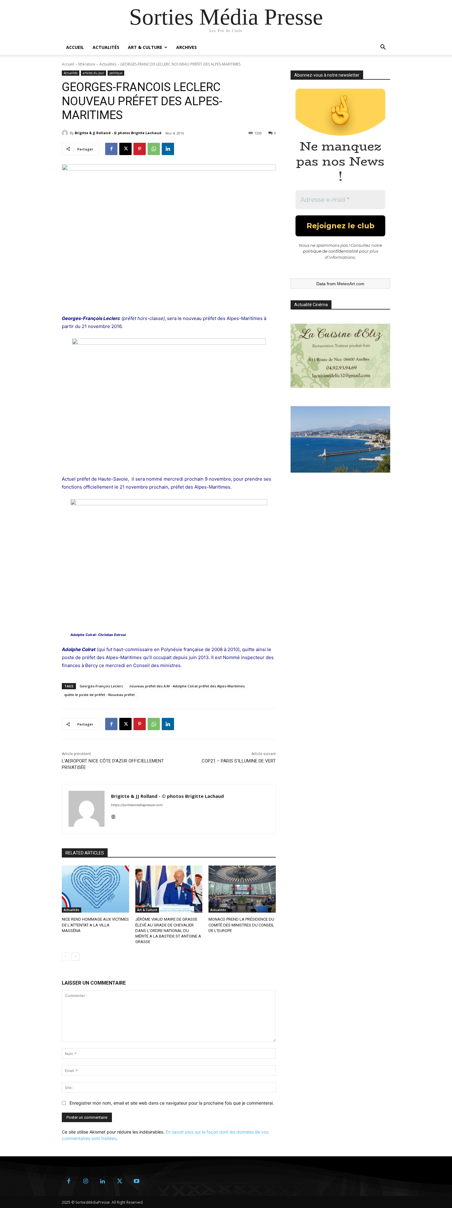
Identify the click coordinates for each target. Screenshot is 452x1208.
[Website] (113, 815)
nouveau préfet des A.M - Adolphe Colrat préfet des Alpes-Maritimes (187, 686)
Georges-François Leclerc (101, 686)
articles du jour (93, 73)
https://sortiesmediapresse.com (137, 805)
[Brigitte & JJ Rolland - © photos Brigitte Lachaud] (66, 133)
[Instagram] (86, 1181)
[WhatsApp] (154, 149)
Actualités (106, 47)
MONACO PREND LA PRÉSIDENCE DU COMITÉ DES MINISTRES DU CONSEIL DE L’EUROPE (241, 925)
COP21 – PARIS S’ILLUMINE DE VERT (239, 761)
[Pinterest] (139, 149)
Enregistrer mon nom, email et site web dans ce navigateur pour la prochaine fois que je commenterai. (171, 1103)
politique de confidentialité (330, 251)
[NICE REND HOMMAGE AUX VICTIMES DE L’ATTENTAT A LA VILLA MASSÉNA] (95, 889)
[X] (125, 149)
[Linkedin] (168, 149)
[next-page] (75, 957)
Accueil (75, 47)
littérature (86, 64)
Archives (186, 47)
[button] (382, 48)
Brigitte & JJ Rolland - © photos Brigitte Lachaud (118, 132)
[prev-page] (65, 957)
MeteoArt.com (350, 283)
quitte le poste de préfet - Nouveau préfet (99, 694)
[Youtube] (136, 1181)
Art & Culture (145, 47)
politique (115, 73)
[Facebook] (111, 149)
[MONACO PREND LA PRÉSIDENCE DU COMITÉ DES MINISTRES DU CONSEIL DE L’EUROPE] (242, 889)
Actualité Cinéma (311, 304)
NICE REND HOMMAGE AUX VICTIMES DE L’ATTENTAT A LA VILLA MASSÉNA (95, 925)
